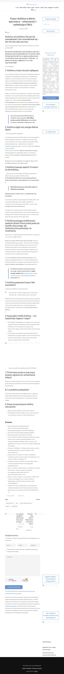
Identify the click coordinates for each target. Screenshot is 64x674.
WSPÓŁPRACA (47, 642)
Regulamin (29, 668)
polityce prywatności (11, 606)
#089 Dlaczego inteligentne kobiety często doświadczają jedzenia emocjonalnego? (50, 401)
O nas (17, 7)
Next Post (28, 530)
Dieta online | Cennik (24, 7)
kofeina (7, 506)
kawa (17, 503)
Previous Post (19, 528)
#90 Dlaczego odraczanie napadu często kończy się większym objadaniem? (49, 389)
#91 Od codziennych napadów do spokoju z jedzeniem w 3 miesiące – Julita (51, 378)
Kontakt (56, 7)
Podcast (37, 7)
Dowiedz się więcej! (51, 98)
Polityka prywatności (37, 668)
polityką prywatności (31, 549)
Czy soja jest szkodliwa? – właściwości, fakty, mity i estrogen (20, 518)
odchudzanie (14, 506)
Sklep (32, 7)
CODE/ (36, 671)
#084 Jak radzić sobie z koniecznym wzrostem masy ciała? (50, 460)
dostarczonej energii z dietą (13, 146)
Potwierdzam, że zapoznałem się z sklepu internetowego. (22, 550)
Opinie (42, 7)
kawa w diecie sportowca (26, 503)
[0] (30, 10)
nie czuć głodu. (15, 175)
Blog (46, 7)
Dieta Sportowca (10, 503)
